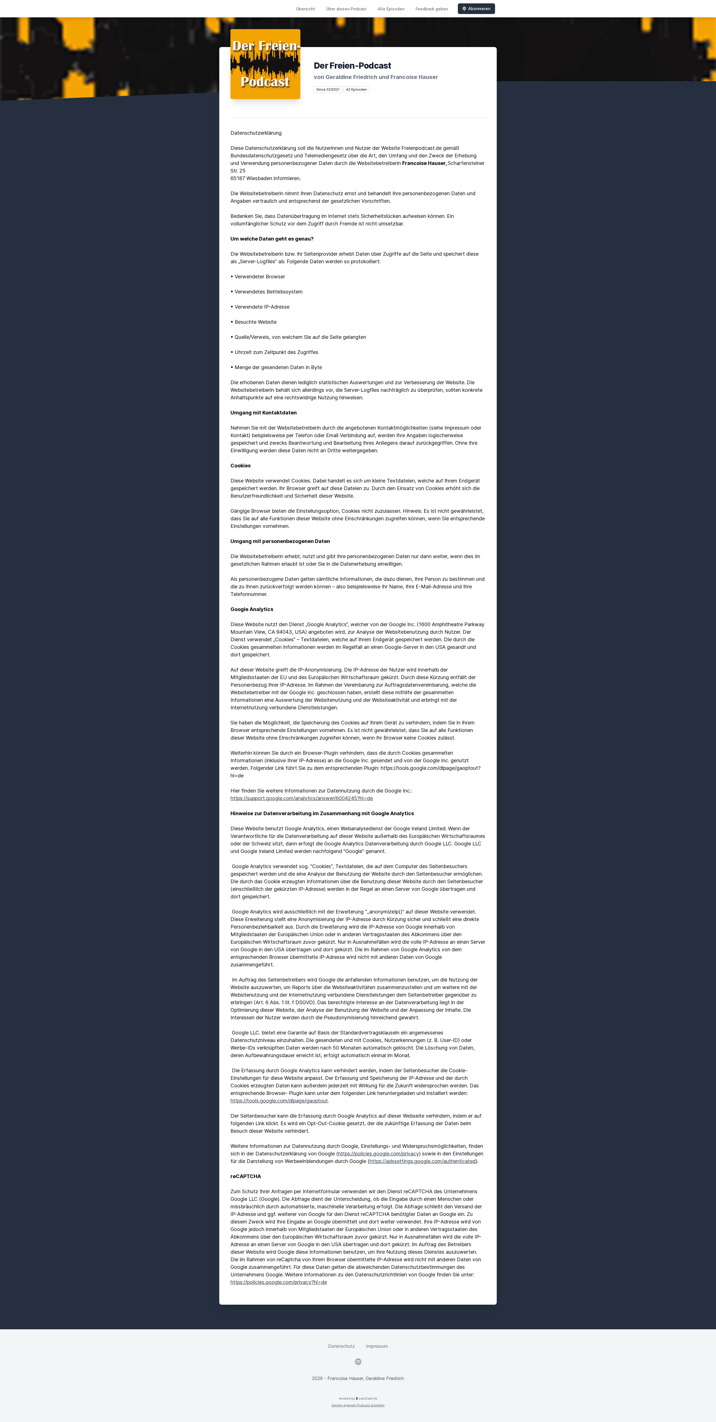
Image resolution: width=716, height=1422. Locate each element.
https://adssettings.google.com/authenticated (422, 1161)
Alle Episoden (391, 8)
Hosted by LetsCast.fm (358, 1398)
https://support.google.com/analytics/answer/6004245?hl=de (301, 798)
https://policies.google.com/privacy (378, 1154)
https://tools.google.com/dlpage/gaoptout (279, 1101)
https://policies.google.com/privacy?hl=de (278, 1282)
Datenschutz (341, 1346)
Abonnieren (479, 8)
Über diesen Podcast (346, 8)
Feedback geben (432, 8)
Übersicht (305, 8)
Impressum (377, 1346)
